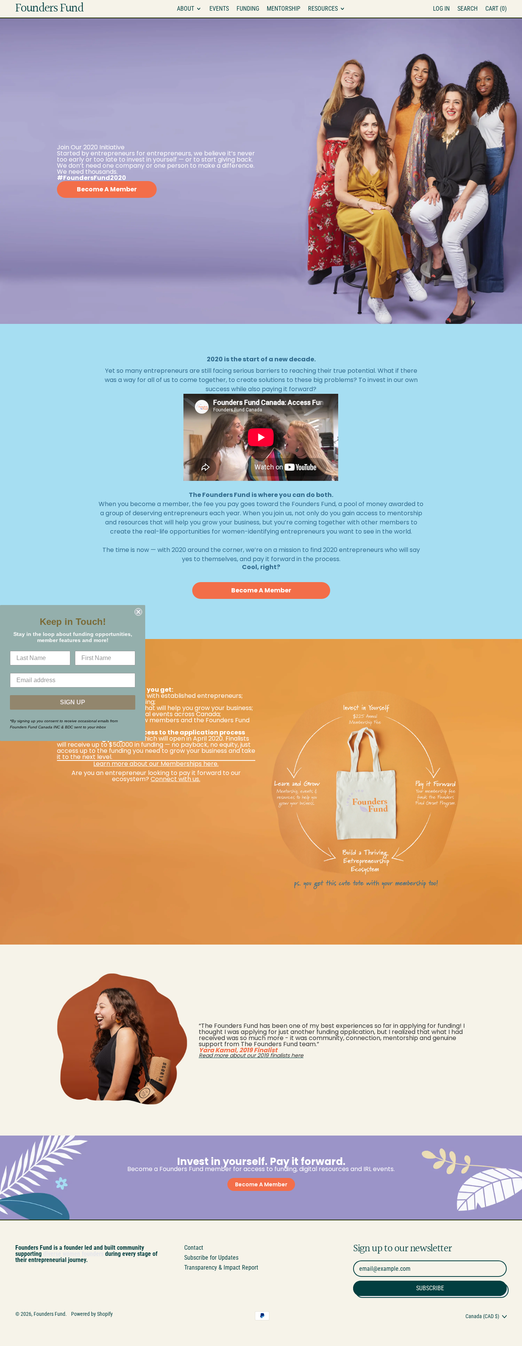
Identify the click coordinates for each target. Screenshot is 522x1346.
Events (219, 8)
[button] (467, 8)
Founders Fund (49, 9)
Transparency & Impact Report (221, 1267)
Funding (248, 8)
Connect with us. (175, 779)
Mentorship (283, 8)
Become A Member (107, 189)
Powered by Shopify (92, 1314)
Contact (193, 1247)
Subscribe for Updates (211, 1257)
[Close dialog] (138, 612)
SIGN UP (72, 702)
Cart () (496, 10)
